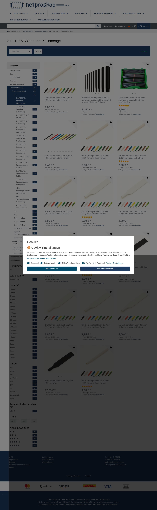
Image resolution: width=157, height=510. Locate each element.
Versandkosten (63, 112)
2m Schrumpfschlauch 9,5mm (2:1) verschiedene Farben (95, 212)
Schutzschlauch (19, 20)
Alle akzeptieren (52, 268)
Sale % (38, 13)
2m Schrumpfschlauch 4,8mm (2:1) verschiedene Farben (95, 157)
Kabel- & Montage (104, 13)
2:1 (50, 31)
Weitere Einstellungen (114, 263)
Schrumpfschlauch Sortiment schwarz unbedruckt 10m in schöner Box (131, 100)
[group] (60, 78)
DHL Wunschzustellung (71, 263)
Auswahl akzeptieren (105, 268)
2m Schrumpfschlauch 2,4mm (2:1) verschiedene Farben (58, 99)
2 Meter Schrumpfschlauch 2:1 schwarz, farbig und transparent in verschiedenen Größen (96, 100)
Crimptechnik (58, 13)
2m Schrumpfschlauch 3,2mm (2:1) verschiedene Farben (58, 212)
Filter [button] (145, 51)
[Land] (128, 26)
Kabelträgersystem (49, 20)
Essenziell (35, 263)
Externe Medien (50, 263)
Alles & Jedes (18, 13)
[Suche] (98, 26)
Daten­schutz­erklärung (36, 258)
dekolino (80, 13)
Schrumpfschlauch (40, 31)
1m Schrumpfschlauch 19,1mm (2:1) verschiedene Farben (132, 212)
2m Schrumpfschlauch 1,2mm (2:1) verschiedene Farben (58, 157)
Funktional (101, 263)
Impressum (51, 258)
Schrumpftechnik (132, 13)
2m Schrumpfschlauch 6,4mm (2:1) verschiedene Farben (132, 157)
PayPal (88, 263)
